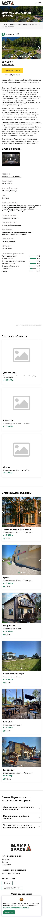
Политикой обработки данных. (16, 908)
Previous (4, 48)
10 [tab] (33, 56)
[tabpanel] (21, 48)
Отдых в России (9, 25)
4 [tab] (17, 56)
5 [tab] (20, 56)
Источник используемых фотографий (28, 325)
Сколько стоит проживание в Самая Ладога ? (18, 808)
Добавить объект (11, 888)
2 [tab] (12, 56)
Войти (7, 883)
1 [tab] (9, 56)
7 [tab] (25, 56)
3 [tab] (14, 56)
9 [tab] (31, 56)
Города (5, 862)
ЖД (3, 191)
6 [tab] (22, 56)
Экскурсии (22, 211)
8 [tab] (28, 56)
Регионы (5, 859)
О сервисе (6, 865)
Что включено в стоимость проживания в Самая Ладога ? (19, 826)
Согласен (9, 912)
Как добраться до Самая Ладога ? (16, 817)
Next (38, 48)
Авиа (7, 191)
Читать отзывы (8, 65)
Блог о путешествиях (11, 873)
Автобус (13, 191)
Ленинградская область (28, 25)
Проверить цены (12, 71)
